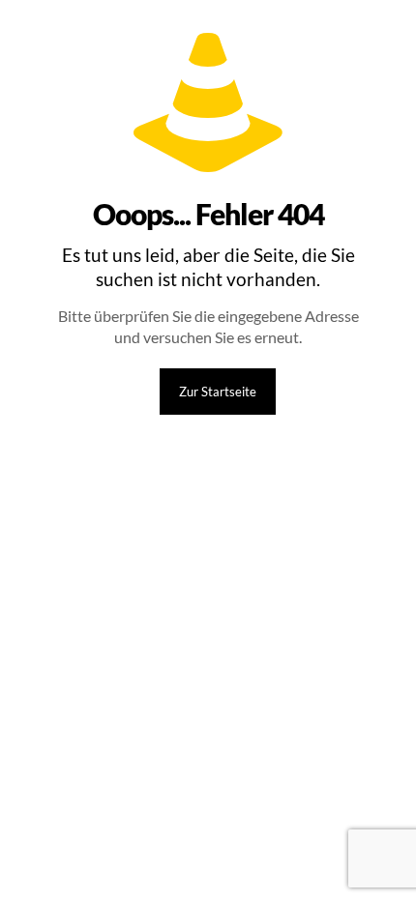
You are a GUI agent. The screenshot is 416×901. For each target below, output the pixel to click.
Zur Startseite (217, 391)
